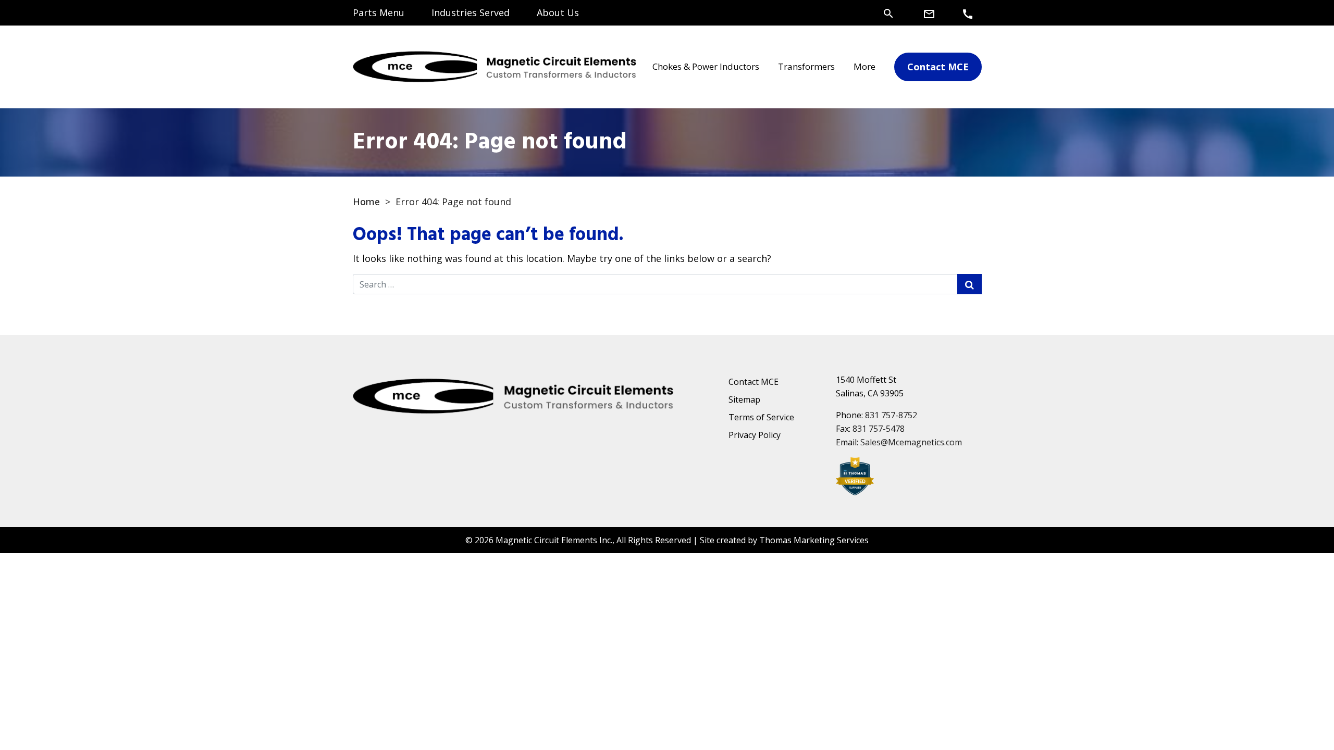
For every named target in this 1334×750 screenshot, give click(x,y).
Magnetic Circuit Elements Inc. (554, 540)
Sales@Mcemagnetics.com (911, 442)
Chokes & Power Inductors (705, 66)
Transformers (806, 66)
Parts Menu (378, 12)
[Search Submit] (969, 284)
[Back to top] (1298, 714)
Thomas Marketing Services (814, 540)
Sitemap (744, 399)
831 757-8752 (891, 415)
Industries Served (470, 12)
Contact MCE (753, 382)
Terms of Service (761, 417)
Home (366, 201)
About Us (558, 12)
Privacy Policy (754, 435)
